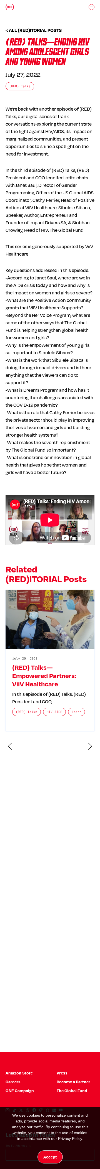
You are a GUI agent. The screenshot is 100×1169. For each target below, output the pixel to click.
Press (62, 1073)
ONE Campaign (20, 1091)
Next (90, 746)
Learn (76, 712)
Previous (10, 746)
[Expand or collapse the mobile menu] (92, 7)
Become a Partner (73, 1082)
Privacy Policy (70, 1138)
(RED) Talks (20, 86)
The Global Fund (72, 1091)
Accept (50, 1157)
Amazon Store (19, 1073)
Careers (13, 1082)
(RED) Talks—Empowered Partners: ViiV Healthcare (44, 676)
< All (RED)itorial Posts (34, 30)
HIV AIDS (54, 712)
